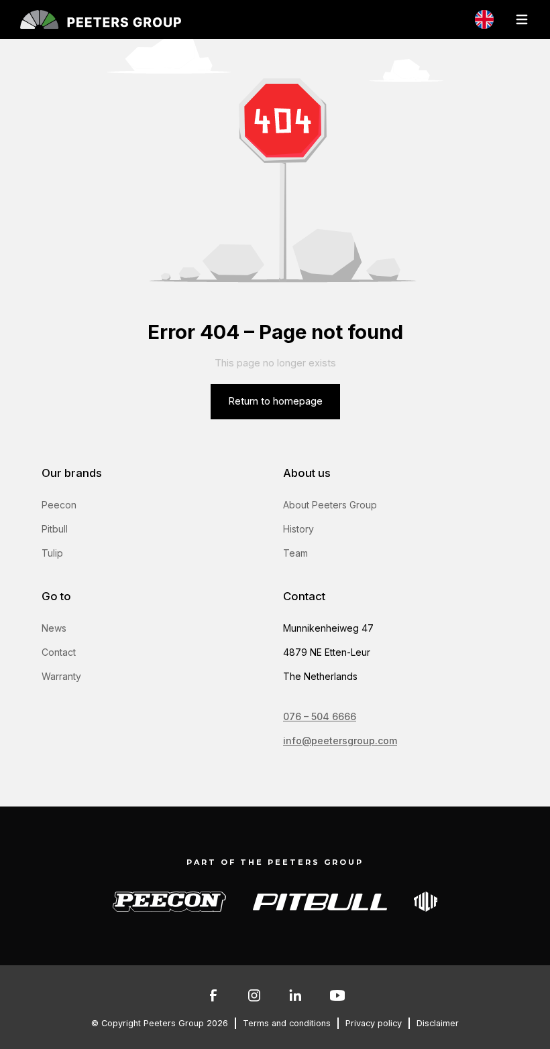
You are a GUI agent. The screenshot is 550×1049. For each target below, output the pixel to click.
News (54, 628)
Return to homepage (275, 401)
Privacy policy (373, 1023)
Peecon (59, 504)
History (298, 529)
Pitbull (55, 529)
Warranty (61, 676)
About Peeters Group (330, 504)
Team (295, 553)
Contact (59, 652)
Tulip (52, 553)
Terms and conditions (287, 1023)
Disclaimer (438, 1023)
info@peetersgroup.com (340, 740)
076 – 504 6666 (319, 716)
